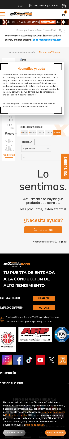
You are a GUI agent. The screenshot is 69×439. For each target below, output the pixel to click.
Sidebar (28, 142)
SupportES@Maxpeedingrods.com (41, 317)
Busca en (60, 30)
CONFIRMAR (9, 155)
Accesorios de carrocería (22, 52)
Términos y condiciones (53, 412)
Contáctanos (43, 230)
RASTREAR (44, 298)
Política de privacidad (16, 415)
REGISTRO (53, 6)
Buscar (57, 132)
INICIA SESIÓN (40, 6)
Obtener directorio (44, 308)
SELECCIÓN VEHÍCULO (32, 127)
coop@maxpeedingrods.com (36, 321)
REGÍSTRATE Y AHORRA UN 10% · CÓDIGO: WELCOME (34, 21)
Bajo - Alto (7, 141)
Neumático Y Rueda (49, 52)
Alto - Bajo (11, 141)
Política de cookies (34, 425)
